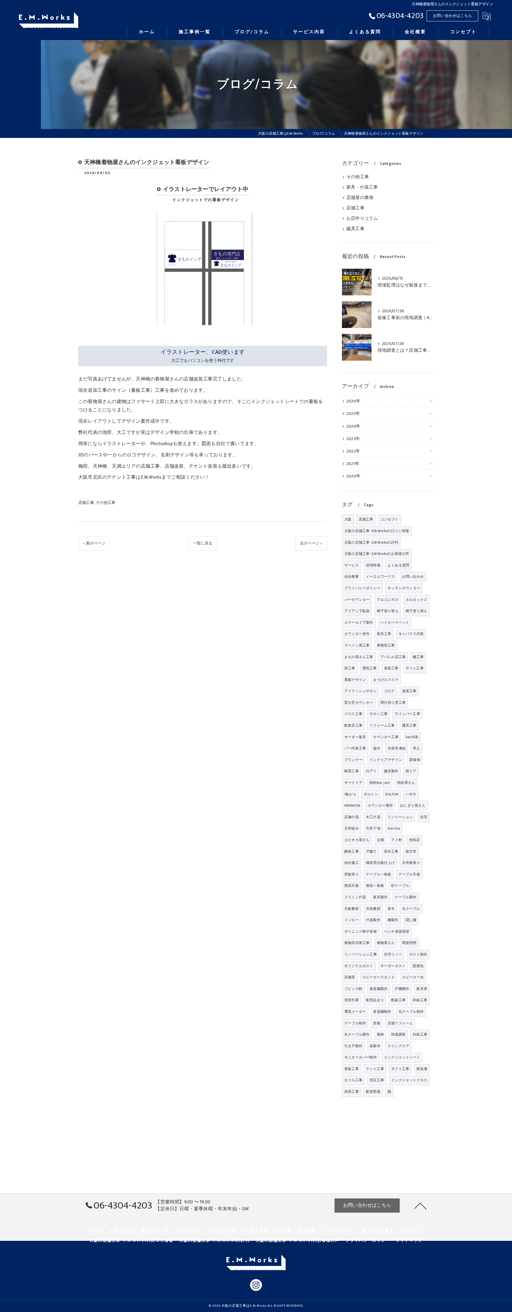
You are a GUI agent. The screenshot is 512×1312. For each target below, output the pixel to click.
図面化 (418, 966)
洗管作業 (351, 1000)
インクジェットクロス (409, 1080)
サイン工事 (415, 668)
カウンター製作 (380, 805)
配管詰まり (375, 1000)
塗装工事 (409, 691)
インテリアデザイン (385, 760)
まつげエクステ (385, 680)
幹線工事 (420, 1000)
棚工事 (418, 657)
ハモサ (410, 794)
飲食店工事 (353, 725)
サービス (351, 565)
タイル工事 (353, 1080)
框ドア (411, 771)
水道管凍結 (397, 748)
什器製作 (373, 920)
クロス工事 (353, 714)
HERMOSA (352, 805)
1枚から (350, 794)
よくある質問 (398, 565)
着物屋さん (386, 943)
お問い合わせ (413, 576)
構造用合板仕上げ (380, 863)
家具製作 (380, 897)
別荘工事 (376, 1080)
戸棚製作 (402, 989)
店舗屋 (349, 977)
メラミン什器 (355, 897)
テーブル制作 (355, 1023)
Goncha (394, 828)
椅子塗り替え (416, 611)
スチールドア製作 (358, 622)
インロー (351, 920)
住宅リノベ (393, 954)
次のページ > (311, 543)
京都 (380, 840)
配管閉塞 (373, 1092)
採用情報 (373, 565)
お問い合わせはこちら (452, 15)
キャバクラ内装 (411, 634)
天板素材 (351, 909)
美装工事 (391, 668)
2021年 (352, 463)
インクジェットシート (402, 1057)
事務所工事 (386, 645)
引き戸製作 (353, 1046)
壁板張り (351, 874)
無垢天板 (351, 886)
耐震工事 (351, 771)
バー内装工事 (355, 748)
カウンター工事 (385, 737)
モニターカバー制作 (360, 1057)
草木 (391, 909)
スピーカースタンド (378, 977)
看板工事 (351, 1069)
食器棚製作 (378, 989)
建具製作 (391, 771)
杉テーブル (400, 886)
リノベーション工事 (360, 954)
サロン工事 (378, 714)
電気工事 (369, 668)
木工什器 (373, 817)
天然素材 (373, 909)
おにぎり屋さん (412, 805)
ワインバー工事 (407, 714)
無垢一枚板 (375, 886)
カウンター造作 (356, 634)
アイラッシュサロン (360, 691)
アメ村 (396, 840)
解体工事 (351, 851)
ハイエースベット (394, 622)
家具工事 (384, 634)
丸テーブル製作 (356, 1034)
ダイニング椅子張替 (360, 931)
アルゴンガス (388, 600)
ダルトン (371, 794)
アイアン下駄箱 (356, 611)
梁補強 (414, 760)
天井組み (351, 828)
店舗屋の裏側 (359, 197)
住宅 (423, 817)
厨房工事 (351, 1092)
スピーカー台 (413, 977)
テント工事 (375, 1069)
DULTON (391, 794)
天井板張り (411, 863)
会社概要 (351, 576)
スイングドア (398, 1046)
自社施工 (351, 863)
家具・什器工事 (362, 187)
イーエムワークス (380, 576)
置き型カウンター (358, 703)
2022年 (353, 451)
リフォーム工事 (382, 725)
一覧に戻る (202, 543)
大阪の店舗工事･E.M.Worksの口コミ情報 (376, 531)
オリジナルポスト (358, 966)
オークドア (353, 783)
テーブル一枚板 (378, 874)
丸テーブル (411, 909)
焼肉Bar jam (379, 783)
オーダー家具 (355, 737)
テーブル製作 (405, 897)
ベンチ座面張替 (396, 931)
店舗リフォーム (400, 1023)
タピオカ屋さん (356, 840)
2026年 (353, 401)
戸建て (371, 851)
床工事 (349, 668)
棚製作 (393, 920)
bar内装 (412, 737)
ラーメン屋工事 (356, 645)
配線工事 (398, 1000)
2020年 (353, 476)
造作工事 (391, 851)
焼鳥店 (414, 840)
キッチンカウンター (404, 588)
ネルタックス (416, 600)
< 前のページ (94, 543)
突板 (376, 1023)
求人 (416, 748)
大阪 (347, 519)
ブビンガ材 (353, 989)
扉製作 (374, 1046)
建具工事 (355, 229)
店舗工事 (86, 502)
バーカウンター (356, 600)
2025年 (353, 413)
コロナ (389, 691)
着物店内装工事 (356, 943)
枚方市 (411, 851)
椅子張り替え (388, 611)
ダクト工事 (400, 1069)
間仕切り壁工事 (393, 703)
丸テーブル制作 (411, 1012)
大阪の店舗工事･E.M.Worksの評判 (371, 542)
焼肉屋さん (406, 783)
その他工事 (105, 502)
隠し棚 (411, 920)
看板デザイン (355, 680)
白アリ (371, 771)
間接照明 (409, 943)
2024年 (353, 426)
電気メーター (355, 1012)
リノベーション (400, 817)
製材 (380, 1034)
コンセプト (389, 519)
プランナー (353, 760)
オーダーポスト (393, 966)
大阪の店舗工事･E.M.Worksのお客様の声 (376, 554)
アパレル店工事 (393, 657)
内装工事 (420, 1034)
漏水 (376, 748)
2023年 (353, 438)
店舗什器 (351, 817)
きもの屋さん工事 (358, 657)
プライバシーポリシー (362, 588)
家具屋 (421, 989)
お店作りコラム (362, 218)
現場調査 (398, 1034)
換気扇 (421, 1069)
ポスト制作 (418, 954)
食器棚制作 (382, 1012)
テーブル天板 (409, 874)
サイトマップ (409, 1240)
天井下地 (373, 828)
